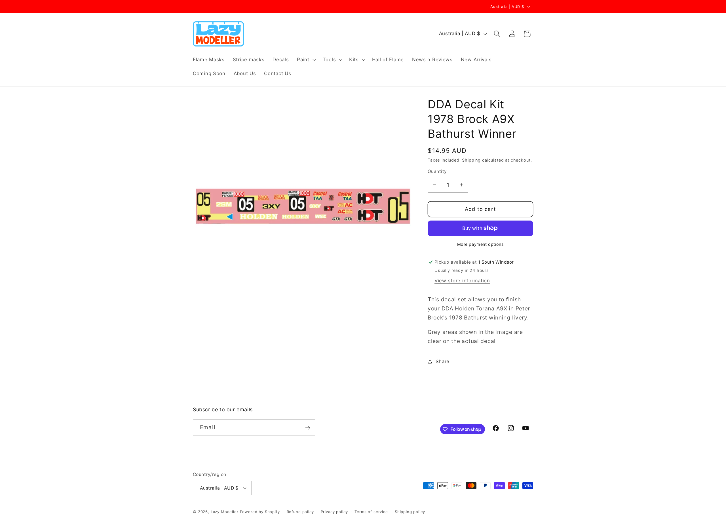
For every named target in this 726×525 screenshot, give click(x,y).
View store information (462, 280)
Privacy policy (334, 511)
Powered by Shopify (260, 511)
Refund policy (300, 511)
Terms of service (371, 511)
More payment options (480, 244)
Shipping (471, 160)
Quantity (437, 171)
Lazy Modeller (225, 511)
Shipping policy (410, 511)
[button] (305, 59)
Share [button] (442, 361)
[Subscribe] (307, 428)
